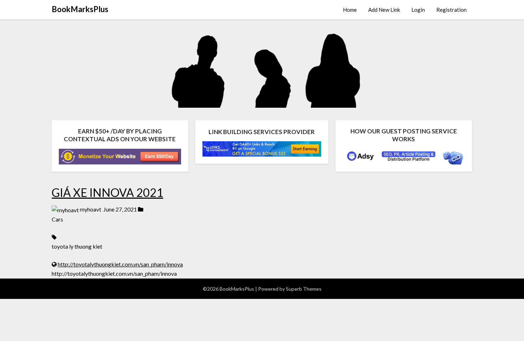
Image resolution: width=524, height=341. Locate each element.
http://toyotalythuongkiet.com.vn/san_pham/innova (120, 264)
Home (350, 9)
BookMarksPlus (80, 9)
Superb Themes (304, 289)
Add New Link (384, 9)
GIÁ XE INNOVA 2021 (107, 192)
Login (418, 9)
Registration (451, 9)
